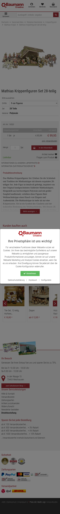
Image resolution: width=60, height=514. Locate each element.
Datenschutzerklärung (16, 280)
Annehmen (31, 273)
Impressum (33, 280)
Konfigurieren (46, 280)
